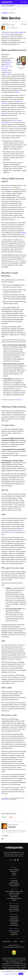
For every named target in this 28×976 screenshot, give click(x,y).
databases (23, 232)
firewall (17, 92)
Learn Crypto (14, 889)
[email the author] (2, 839)
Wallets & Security (14, 895)
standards (4, 70)
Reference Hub (14, 934)
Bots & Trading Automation (14, 898)
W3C (12, 532)
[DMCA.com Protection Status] (14, 951)
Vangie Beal (14, 27)
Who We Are (14, 867)
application (23, 32)
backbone (4, 74)
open (6, 68)
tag (18, 74)
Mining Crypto (14, 896)
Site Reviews (14, 921)
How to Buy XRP (14, 907)
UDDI (3, 68)
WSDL (7, 66)
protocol (8, 72)
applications (8, 62)
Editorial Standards (14, 869)
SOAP (3, 66)
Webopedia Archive (14, 928)
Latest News (14, 880)
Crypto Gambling (14, 914)
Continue (20, 974)
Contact (14, 873)
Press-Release (14, 885)
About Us (22, 941)
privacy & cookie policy (11, 974)
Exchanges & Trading (14, 893)
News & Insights (14, 878)
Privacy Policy (14, 871)
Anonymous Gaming (14, 920)
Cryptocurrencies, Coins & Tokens (14, 891)
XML (8, 64)
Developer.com (19, 399)
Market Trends (14, 882)
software (16, 32)
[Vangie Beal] (3, 26)
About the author (13, 824)
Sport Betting (14, 918)
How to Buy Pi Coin (14, 911)
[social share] (10, 860)
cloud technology (8, 34)
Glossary (14, 900)
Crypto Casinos (14, 916)
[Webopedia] (6, 2)
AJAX (9, 187)
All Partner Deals (14, 925)
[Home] (1, 9)
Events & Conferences (14, 884)
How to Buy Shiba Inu (14, 909)
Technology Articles (14, 931)
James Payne (6, 799)
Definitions (6, 9)
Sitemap (14, 875)
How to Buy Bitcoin (14, 905)
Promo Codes (14, 923)
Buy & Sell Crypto (14, 903)
